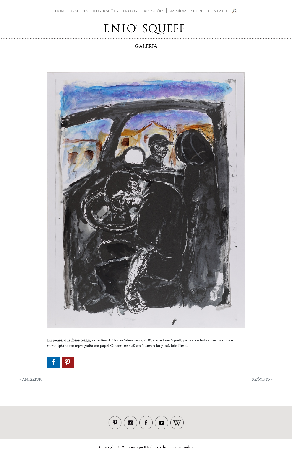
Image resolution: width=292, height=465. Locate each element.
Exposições (152, 11)
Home (61, 11)
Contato (217, 11)
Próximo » (262, 379)
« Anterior (30, 379)
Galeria (79, 11)
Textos (130, 11)
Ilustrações (105, 11)
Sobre (197, 11)
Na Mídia (178, 11)
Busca (234, 11)
